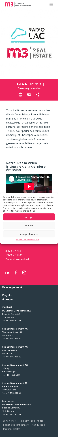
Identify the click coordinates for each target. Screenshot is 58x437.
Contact (7, 307)
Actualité (35, 88)
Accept (29, 216)
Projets (6, 295)
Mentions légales (11, 428)
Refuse (29, 225)
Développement (12, 287)
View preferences (29, 233)
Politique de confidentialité (27, 239)
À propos (7, 299)
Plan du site (37, 424)
